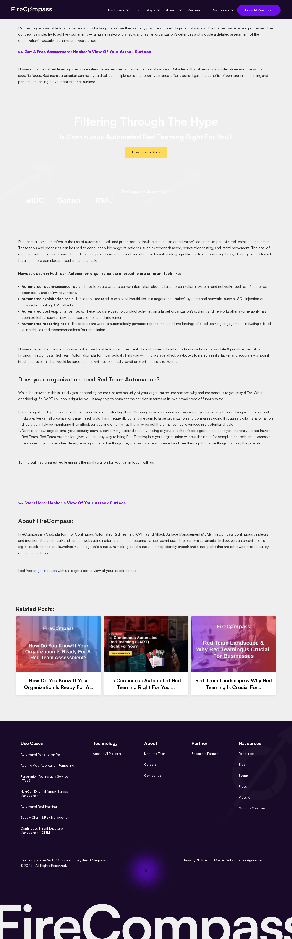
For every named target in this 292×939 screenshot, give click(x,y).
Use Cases (115, 10)
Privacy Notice (195, 860)
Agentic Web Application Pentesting (47, 765)
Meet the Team (155, 753)
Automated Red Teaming (39, 806)
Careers (150, 764)
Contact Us (152, 775)
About (171, 10)
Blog (242, 764)
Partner (194, 10)
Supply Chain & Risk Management (45, 817)
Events (244, 775)
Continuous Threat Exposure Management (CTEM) (42, 830)
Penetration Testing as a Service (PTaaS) (44, 778)
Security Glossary (252, 808)
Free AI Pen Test (259, 10)
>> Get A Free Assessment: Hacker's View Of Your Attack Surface (84, 51)
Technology (145, 10)
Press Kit (245, 797)
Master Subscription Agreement (239, 860)
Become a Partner (204, 753)
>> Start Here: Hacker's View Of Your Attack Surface (72, 502)
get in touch (47, 570)
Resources (220, 10)
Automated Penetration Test (41, 754)
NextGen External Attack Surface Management (45, 793)
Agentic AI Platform (107, 753)
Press (243, 786)
